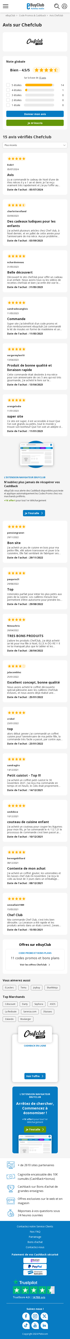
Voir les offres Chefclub (33, 964)
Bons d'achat (35, 1242)
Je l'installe (32, 513)
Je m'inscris (35, 123)
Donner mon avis (35, 114)
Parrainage (35, 1236)
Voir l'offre (33, 1076)
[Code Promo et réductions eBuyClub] (35, 6)
